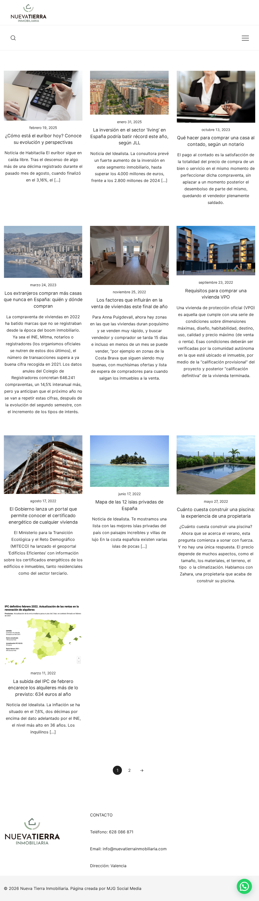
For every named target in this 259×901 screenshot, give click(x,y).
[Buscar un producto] (13, 37)
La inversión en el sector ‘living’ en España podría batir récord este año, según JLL (129, 136)
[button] (244, 886)
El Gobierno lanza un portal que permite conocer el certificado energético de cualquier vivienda (43, 515)
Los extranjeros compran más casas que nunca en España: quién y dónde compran (43, 299)
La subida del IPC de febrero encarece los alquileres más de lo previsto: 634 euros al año (43, 688)
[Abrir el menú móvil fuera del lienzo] (245, 37)
